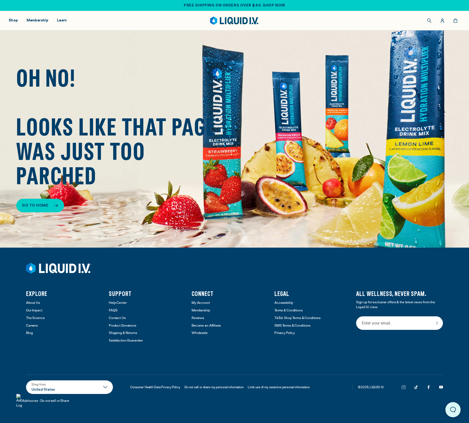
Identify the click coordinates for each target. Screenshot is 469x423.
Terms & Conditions (288, 310)
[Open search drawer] (429, 20)
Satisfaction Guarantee (126, 340)
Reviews (198, 318)
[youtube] (441, 387)
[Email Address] (399, 323)
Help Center (118, 303)
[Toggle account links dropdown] (442, 20)
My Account (201, 303)
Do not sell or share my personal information (214, 387)
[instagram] (403, 387)
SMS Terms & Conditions (292, 325)
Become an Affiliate (206, 325)
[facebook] (428, 387)
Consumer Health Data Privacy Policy (155, 387)
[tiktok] (416, 387)
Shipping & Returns (123, 333)
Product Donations (122, 325)
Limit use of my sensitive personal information (279, 387)
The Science (35, 318)
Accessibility (283, 303)
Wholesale (200, 333)
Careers (32, 325)
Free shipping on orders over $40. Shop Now (234, 5)
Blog (29, 333)
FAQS (113, 310)
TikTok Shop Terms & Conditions (297, 318)
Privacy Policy (284, 333)
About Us (33, 303)
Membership (201, 310)
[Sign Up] (437, 323)
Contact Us (117, 318)
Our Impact (34, 310)
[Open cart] (455, 20)
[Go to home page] (58, 268)
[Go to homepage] (234, 21)
